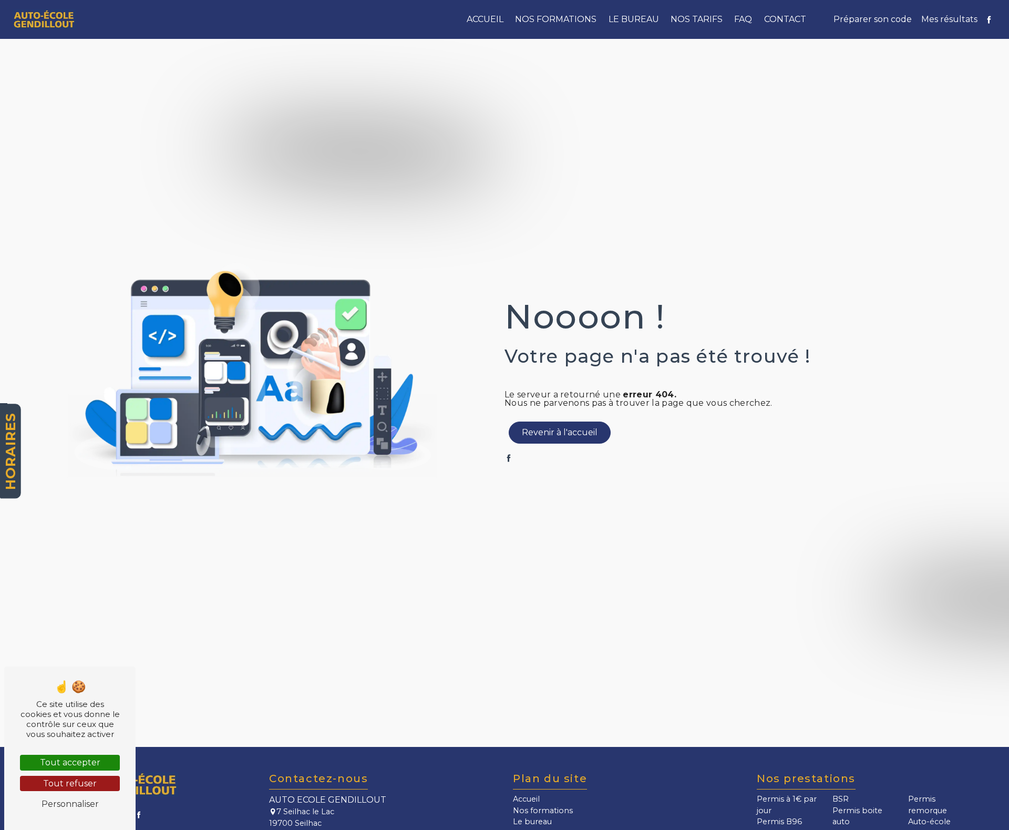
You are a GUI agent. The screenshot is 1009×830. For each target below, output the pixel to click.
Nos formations (555, 19)
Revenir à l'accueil (560, 432)
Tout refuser (70, 783)
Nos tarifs (697, 19)
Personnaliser (70, 804)
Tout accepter (70, 762)
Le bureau (634, 19)
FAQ (743, 19)
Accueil (485, 19)
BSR (840, 799)
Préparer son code (872, 19)
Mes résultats (949, 19)
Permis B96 (779, 821)
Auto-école (929, 821)
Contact (785, 19)
